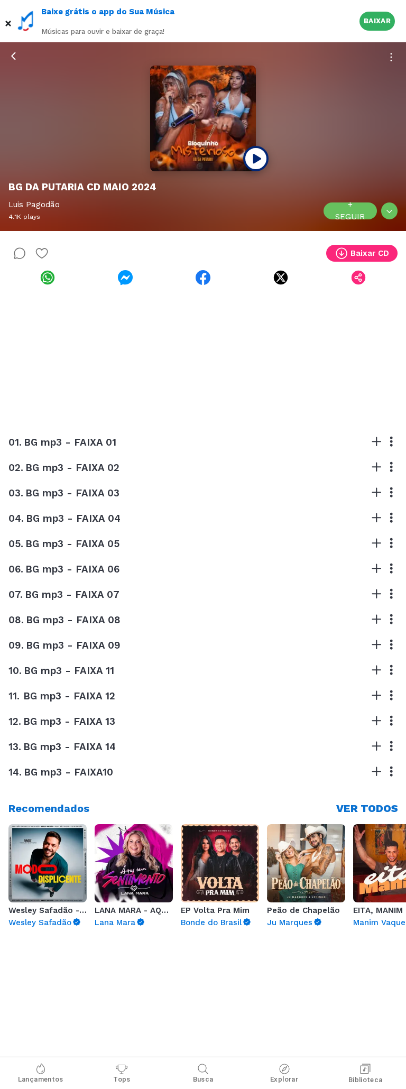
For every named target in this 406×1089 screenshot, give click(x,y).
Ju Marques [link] (289, 922)
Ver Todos (367, 808)
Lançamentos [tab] (40, 1079)
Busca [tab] (203, 1079)
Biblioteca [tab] (365, 1080)
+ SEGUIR (350, 210)
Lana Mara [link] (115, 922)
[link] (47, 277)
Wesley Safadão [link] (39, 922)
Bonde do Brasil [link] (211, 922)
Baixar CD (369, 253)
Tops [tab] (122, 1079)
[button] (8, 21)
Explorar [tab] (284, 1079)
